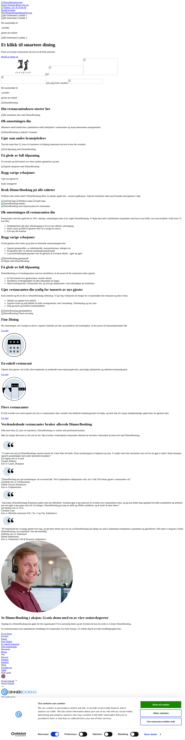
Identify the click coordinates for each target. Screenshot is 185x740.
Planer (4, 5)
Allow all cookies (160, 704)
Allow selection (161, 713)
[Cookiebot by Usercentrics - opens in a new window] (18, 734)
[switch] (83, 734)
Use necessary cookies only (161, 721)
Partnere (12, 5)
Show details (150, 734)
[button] (92, 683)
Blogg (19, 5)
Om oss (25, 5)
